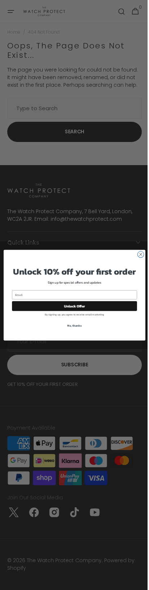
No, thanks (72, 325)
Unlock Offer (71, 306)
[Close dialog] (138, 254)
